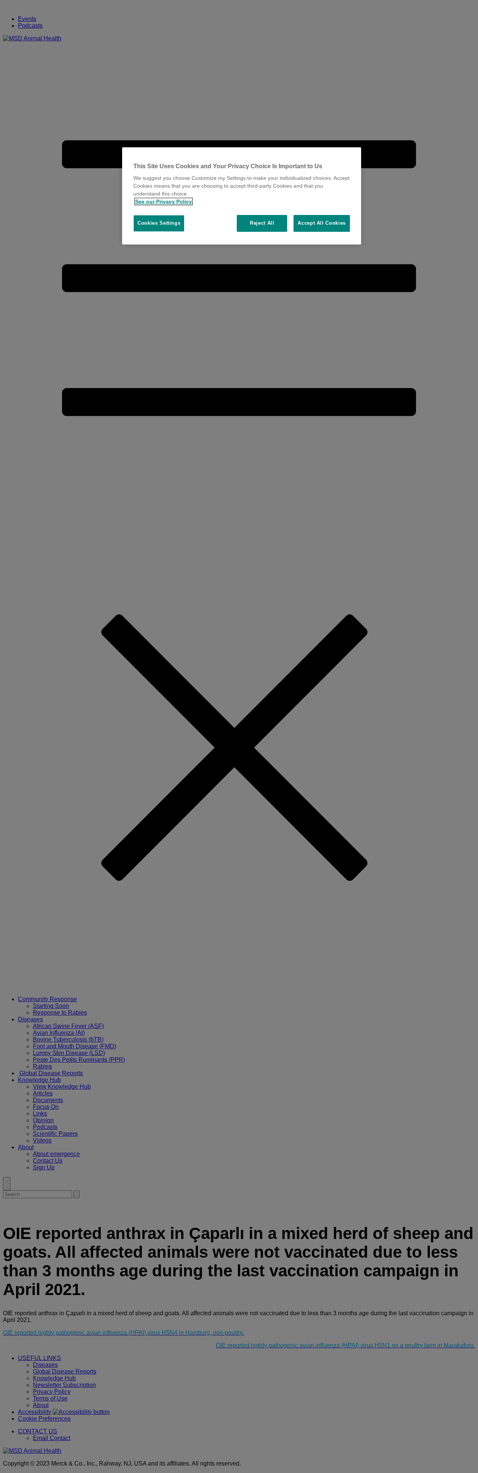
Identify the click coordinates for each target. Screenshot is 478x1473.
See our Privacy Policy (163, 202)
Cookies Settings (158, 223)
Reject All (262, 223)
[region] (241, 196)
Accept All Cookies (322, 223)
